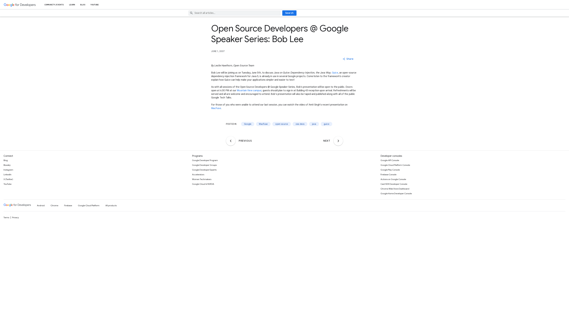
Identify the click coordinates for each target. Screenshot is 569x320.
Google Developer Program (205, 160)
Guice (335, 72)
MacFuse (216, 108)
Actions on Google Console (393, 179)
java (314, 124)
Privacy (15, 217)
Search (289, 13)
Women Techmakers (201, 179)
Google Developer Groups (204, 165)
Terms (6, 217)
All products (111, 205)
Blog (82, 4)
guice (326, 124)
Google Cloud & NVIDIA (203, 184)
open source (281, 124)
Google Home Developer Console (396, 193)
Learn (72, 4)
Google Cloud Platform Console (395, 165)
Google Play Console (390, 169)
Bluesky (7, 165)
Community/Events (54, 4)
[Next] (338, 141)
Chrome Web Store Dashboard (395, 188)
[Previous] (230, 141)
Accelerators (198, 174)
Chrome (54, 205)
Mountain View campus (249, 90)
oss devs (300, 124)
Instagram (8, 169)
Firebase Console (388, 174)
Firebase (68, 205)
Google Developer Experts (204, 169)
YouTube (95, 4)
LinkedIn (7, 174)
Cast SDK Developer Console (394, 184)
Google (247, 124)
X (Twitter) (8, 179)
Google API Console (390, 160)
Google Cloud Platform (88, 205)
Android (41, 205)
